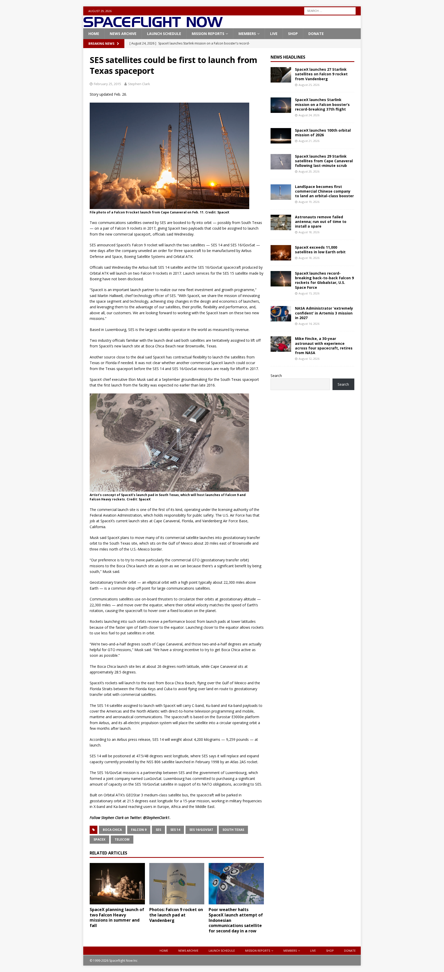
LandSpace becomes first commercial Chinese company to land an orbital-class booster (324, 191)
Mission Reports (208, 33)
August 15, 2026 (309, 293)
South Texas (233, 829)
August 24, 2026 (309, 115)
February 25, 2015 (107, 84)
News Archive (123, 33)
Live (274, 33)
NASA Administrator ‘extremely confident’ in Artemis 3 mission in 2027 (324, 313)
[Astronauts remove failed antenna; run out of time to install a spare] (281, 222)
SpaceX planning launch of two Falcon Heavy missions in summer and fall (117, 917)
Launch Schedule (164, 33)
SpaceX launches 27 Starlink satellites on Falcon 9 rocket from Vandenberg (321, 74)
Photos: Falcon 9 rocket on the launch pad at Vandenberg (176, 915)
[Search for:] (330, 10)
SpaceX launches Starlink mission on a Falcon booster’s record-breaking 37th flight (322, 104)
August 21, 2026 (309, 141)
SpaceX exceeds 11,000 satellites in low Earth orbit (320, 249)
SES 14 (175, 829)
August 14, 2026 (309, 324)
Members (247, 33)
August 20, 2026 (309, 171)
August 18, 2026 (309, 232)
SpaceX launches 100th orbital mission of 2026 (323, 132)
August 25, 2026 (309, 85)
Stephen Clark (139, 84)
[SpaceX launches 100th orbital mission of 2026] (281, 135)
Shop (293, 33)
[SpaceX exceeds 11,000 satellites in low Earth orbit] (281, 252)
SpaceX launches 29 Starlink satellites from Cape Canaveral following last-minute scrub (324, 161)
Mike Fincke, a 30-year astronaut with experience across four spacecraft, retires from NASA (324, 345)
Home (93, 33)
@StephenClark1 (156, 817)
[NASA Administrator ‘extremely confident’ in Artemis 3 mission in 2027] (281, 313)
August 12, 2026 (309, 359)
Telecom (122, 839)
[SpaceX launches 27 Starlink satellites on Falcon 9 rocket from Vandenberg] (281, 75)
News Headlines (288, 57)
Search (276, 375)
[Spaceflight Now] (153, 25)
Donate (316, 33)
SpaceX (99, 839)
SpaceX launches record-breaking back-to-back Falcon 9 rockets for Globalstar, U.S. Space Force (324, 280)
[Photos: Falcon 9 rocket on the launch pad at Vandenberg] (177, 883)
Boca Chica (112, 829)
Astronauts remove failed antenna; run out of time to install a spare (320, 221)
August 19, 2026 (309, 202)
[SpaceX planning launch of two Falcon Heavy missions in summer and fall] (117, 883)
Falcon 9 (138, 829)
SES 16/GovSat (201, 829)
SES (158, 829)
